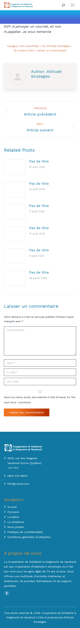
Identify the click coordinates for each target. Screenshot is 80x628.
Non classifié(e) (29, 46)
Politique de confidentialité (25, 532)
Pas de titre (39, 161)
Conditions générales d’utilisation (29, 537)
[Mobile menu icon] (72, 5)
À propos (13, 511)
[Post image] (14, 167)
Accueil (12, 506)
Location (13, 516)
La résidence (15, 521)
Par (56, 46)
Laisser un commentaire (52, 50)
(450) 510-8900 (17, 475)
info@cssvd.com (18, 483)
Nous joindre (15, 527)
